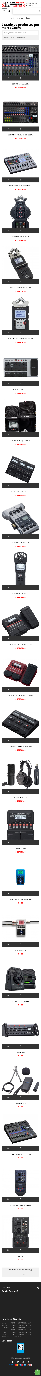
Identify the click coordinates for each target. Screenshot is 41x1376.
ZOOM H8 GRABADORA (20, 237)
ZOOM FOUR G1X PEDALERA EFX (20, 645)
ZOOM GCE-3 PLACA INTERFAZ (20, 746)
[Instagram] (28, 1362)
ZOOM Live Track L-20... (20, 84)
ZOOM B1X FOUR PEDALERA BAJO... (21, 696)
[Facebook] (12, 1362)
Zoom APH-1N (20, 1103)
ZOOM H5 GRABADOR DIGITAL (20, 288)
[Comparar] (20, 78)
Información (6, 1287)
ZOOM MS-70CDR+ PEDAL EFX (20, 899)
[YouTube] (23, 1362)
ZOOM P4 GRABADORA (20, 543)
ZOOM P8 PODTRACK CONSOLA (20, 186)
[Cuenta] (9, 11)
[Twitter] (18, 1362)
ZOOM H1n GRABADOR (20, 594)
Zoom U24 (20, 1256)
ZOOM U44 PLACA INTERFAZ (20, 1205)
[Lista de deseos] (8, 78)
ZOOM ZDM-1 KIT (20, 797)
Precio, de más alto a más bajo (15, 33)
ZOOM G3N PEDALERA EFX (20, 492)
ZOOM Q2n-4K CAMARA (20, 1001)
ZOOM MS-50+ (20, 950)
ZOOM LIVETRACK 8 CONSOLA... (20, 1154)
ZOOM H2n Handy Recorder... (20, 441)
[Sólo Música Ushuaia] (14, 4)
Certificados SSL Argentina (32, 4)
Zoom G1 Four (20, 848)
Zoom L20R (20, 1052)
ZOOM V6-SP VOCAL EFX (20, 390)
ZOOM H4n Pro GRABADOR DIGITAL (20, 339)
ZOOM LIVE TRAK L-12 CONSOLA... (20, 135)
